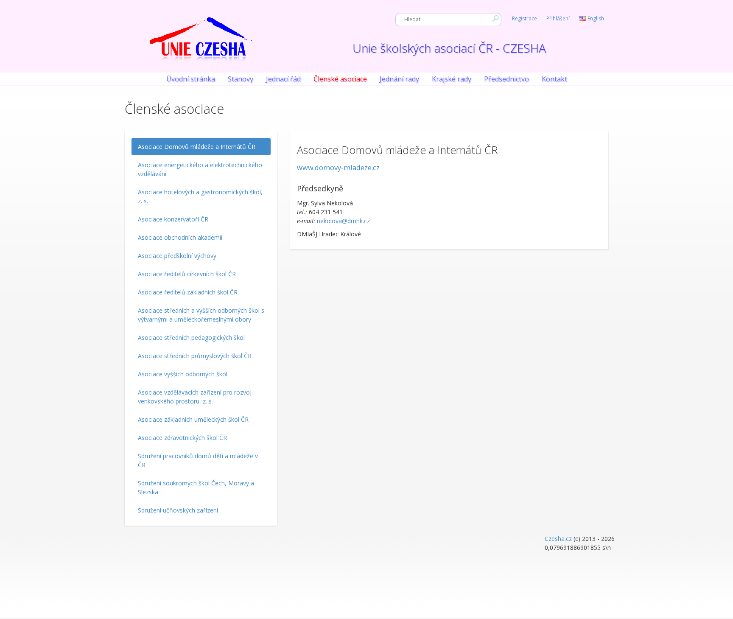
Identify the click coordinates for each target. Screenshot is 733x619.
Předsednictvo (506, 79)
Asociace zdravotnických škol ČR (182, 438)
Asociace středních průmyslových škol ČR (195, 356)
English (596, 18)
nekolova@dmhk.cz (343, 221)
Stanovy (240, 79)
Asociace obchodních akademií (180, 237)
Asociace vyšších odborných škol (182, 374)
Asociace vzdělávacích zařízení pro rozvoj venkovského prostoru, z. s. (195, 396)
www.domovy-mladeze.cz (338, 167)
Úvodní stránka (190, 79)
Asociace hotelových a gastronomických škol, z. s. (200, 196)
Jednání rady (399, 79)
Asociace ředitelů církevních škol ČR (187, 274)
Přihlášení (558, 18)
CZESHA (201, 45)
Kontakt (554, 79)
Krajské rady (451, 79)
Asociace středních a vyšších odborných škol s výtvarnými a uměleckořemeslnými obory (201, 314)
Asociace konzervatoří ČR (173, 219)
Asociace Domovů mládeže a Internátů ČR (196, 147)
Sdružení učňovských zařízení (178, 510)
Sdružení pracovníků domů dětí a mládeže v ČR (198, 460)
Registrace (524, 18)
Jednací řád (283, 79)
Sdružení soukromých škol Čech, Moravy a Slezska (196, 487)
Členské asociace (340, 79)
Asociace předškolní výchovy (177, 256)
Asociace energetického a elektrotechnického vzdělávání (200, 169)
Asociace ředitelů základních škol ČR (188, 292)
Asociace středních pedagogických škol (191, 337)
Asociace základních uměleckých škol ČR (193, 419)
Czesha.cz (558, 539)
